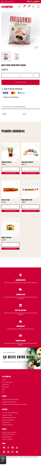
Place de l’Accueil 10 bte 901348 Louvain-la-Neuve (9, 433)
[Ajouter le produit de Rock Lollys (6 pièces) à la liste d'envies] (36, 146)
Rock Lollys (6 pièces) (27, 162)
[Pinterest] (4, 452)
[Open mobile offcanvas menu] (38, 7)
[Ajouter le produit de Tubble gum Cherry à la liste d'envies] (16, 146)
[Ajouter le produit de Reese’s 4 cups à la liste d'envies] (16, 183)
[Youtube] (17, 452)
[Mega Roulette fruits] (30, 189)
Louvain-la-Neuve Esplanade (10, 412)
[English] (31, 1)
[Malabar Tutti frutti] (10, 227)
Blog (3, 389)
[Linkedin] (12, 448)
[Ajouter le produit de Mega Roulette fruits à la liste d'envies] (36, 183)
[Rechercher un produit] (33, 7)
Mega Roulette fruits (26, 200)
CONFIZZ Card (6, 422)
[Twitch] (12, 452)
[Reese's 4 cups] (10, 189)
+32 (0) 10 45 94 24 (7, 439)
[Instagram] (8, 448)
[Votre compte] (19, 6)
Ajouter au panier (20, 82)
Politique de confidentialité (9, 402)
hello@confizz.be (6, 437)
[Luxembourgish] (36, 1)
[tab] (20, 107)
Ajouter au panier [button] (10, 173)
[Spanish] (38, 1)
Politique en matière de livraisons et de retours (14, 404)
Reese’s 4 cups (5, 200)
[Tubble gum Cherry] (10, 152)
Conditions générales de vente (10, 399)
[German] (33, 1)
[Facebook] (4, 448)
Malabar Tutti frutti (6, 238)
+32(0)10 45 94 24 (8, 1)
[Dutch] (28, 1)
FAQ (3, 392)
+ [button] (33, 75)
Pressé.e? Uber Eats (7, 425)
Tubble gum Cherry (6, 162)
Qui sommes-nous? (7, 382)
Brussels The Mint (7, 415)
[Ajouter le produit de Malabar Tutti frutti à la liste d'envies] (16, 221)
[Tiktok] (17, 448)
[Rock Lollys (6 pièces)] (30, 152)
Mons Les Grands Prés (8, 420)
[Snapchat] (8, 452)
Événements (5, 385)
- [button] (4, 169)
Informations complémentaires (14, 107)
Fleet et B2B (5, 387)
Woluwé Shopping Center (9, 417)
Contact (4, 380)
